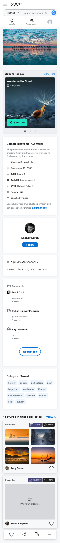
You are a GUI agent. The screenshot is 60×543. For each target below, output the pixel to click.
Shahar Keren (30, 237)
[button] (53, 12)
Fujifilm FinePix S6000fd (23, 262)
